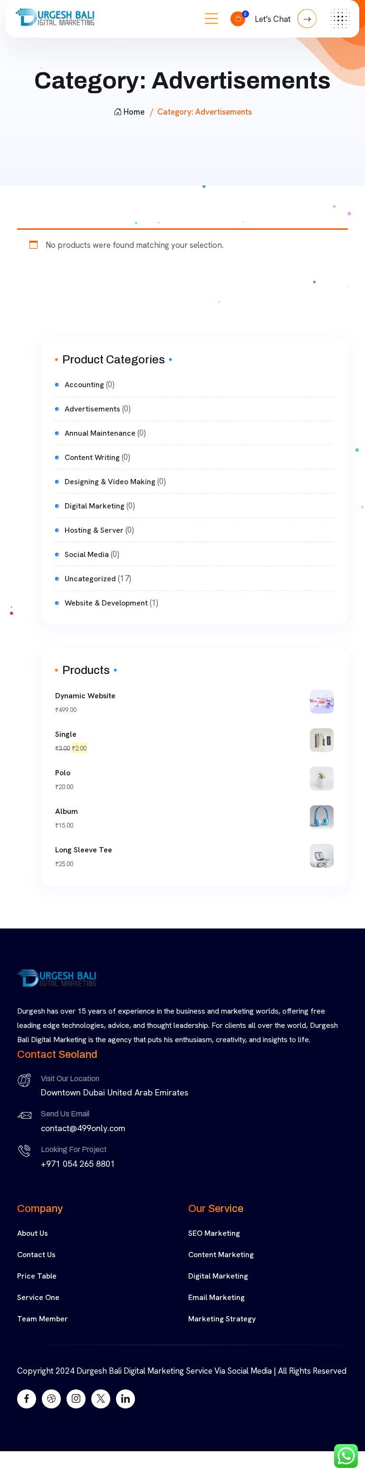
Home (134, 112)
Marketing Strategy (222, 1319)
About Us (32, 1233)
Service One (38, 1297)
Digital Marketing (95, 506)
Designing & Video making (110, 482)
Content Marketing (221, 1255)
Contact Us (36, 1255)
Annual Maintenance (100, 433)
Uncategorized (90, 579)
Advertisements (92, 409)
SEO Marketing (214, 1233)
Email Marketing (216, 1297)
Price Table (37, 1276)
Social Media (87, 554)
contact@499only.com (83, 1128)
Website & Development (106, 603)
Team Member (42, 1319)
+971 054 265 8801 (78, 1163)
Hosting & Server (94, 530)
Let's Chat (274, 19)
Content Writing (92, 457)
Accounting (84, 385)
